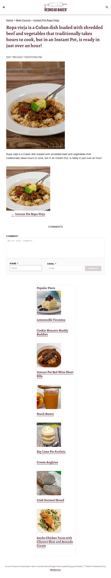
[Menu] (4, 7)
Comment (12, 236)
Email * (51, 264)
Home (9, 20)
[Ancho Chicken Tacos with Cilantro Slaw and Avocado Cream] (55, 521)
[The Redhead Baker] (55, 7)
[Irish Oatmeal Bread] (55, 483)
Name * (14, 263)
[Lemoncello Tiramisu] (55, 303)
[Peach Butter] (55, 397)
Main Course (23, 20)
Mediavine (55, 570)
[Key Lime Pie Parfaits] (55, 435)
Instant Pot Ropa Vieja (46, 20)
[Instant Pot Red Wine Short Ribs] (55, 355)
